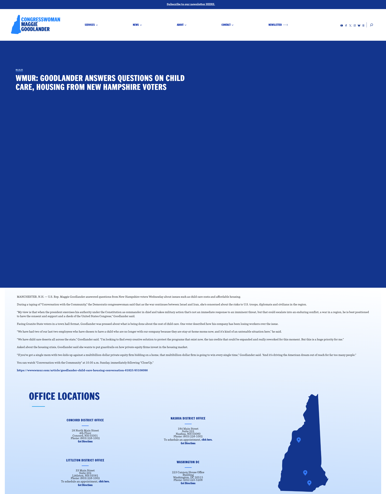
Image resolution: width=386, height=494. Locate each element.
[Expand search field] (370, 24)
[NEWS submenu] (141, 25)
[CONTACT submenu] (232, 25)
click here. (207, 440)
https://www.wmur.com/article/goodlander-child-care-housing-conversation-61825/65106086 (82, 370)
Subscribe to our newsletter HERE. (191, 4)
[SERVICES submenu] (97, 25)
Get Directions (85, 441)
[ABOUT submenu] (185, 25)
